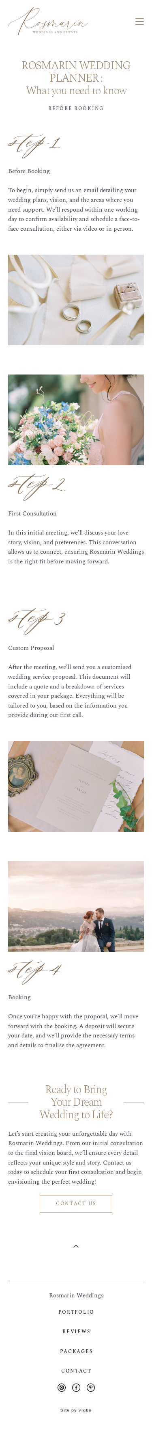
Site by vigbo (76, 1410)
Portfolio (76, 1312)
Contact (76, 1371)
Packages (76, 1351)
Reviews (76, 1331)
